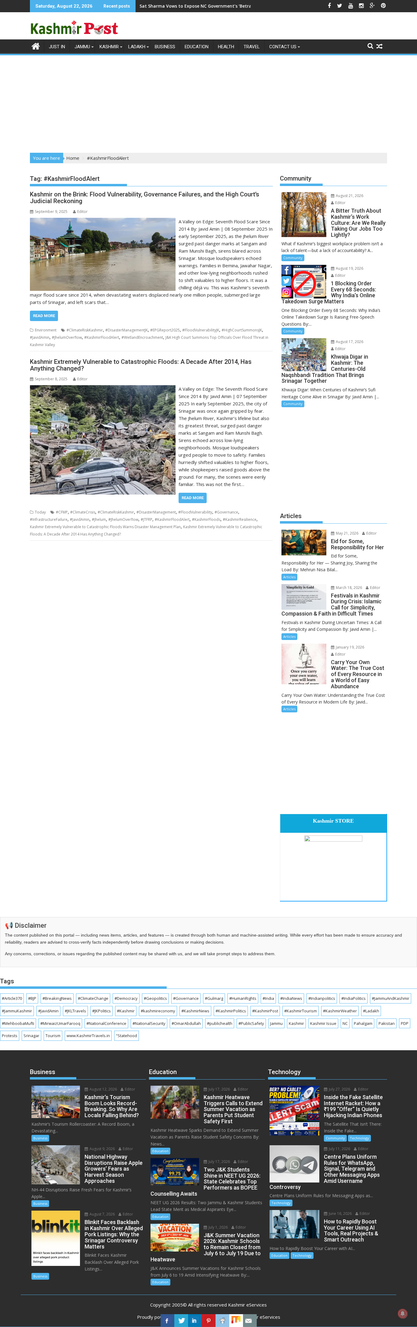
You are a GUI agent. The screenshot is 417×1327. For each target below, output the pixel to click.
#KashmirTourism (300, 1011)
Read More (44, 315)
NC (345, 1023)
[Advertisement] (208, 102)
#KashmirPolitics (231, 1011)
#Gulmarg (214, 998)
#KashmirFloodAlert (101, 337)
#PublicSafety (251, 1023)
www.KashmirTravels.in (88, 1035)
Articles (289, 577)
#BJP (32, 998)
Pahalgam (363, 1023)
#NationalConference (106, 1023)
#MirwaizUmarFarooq (60, 1023)
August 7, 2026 (102, 1214)
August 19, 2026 (349, 268)
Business (165, 46)
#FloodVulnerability (195, 512)
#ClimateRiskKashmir (85, 330)
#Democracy (126, 998)
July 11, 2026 (339, 1148)
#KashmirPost (265, 1011)
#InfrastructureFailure (48, 519)
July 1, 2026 (218, 1227)
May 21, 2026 (346, 533)
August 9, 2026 (102, 1148)
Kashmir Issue (323, 1023)
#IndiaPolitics (353, 998)
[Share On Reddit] (222, 1320)
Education (197, 46)
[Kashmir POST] (36, 45)
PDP (404, 1023)
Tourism (52, 1035)
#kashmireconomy (158, 1011)
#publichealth (219, 1023)
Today (40, 512)
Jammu (82, 46)
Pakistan (387, 1023)
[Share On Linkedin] (195, 1320)
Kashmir (109, 46)
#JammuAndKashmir (390, 998)
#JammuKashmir (17, 1011)
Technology (359, 1138)
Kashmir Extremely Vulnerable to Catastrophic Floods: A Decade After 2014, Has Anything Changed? (141, 365)
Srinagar (31, 1035)
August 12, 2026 (103, 1089)
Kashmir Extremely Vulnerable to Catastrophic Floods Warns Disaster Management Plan (105, 526)
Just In (57, 46)
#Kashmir (126, 1011)
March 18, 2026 (348, 587)
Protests (9, 1035)
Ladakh (136, 46)
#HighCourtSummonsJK (242, 330)
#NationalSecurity (148, 1023)
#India (268, 998)
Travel (252, 46)
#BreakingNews (57, 998)
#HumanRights (242, 998)
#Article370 (12, 998)
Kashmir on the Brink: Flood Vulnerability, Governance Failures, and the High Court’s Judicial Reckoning (144, 198)
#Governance (226, 512)
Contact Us (282, 46)
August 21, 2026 (349, 195)
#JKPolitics (101, 1011)
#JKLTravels (75, 1011)
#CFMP (62, 512)
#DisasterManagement (156, 512)
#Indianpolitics (321, 998)
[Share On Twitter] (181, 1320)
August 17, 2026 (349, 341)
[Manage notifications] (403, 1313)
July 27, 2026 (339, 1089)
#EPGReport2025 (165, 330)
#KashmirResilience (239, 519)
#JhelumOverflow (67, 337)
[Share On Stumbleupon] (236, 1320)
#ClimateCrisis (82, 512)
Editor (82, 211)
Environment (45, 330)
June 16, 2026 (340, 1213)
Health (226, 46)
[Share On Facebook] (167, 1320)
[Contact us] (250, 1320)
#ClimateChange (93, 998)
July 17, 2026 (219, 1089)
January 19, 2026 (349, 647)
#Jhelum (99, 519)
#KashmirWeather (340, 1011)
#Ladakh (371, 1011)
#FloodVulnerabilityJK (200, 330)
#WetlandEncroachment (142, 337)
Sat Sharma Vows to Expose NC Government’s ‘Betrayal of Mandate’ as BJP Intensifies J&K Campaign (247, 6)
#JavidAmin (39, 337)
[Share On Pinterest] (209, 1320)
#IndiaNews (291, 998)
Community (293, 257)
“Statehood (126, 1035)
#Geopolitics (155, 998)
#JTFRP (146, 519)
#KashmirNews (195, 1011)
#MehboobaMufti (18, 1023)
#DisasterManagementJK (126, 330)
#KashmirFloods (206, 519)
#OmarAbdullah (186, 1023)
